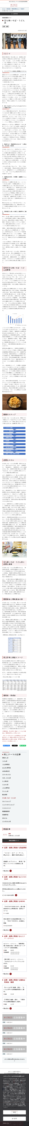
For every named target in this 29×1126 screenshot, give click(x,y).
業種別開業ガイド (15, 8)
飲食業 (22, 8)
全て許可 (14, 1118)
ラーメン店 (5, 791)
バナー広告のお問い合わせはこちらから (14, 1059)
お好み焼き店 (6, 771)
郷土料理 (4, 794)
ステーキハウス (6, 774)
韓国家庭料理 (6, 811)
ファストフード (6, 808)
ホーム (3, 8)
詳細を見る (6, 1123)
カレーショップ (6, 801)
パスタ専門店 (6, 788)
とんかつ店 (5, 784)
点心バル (4, 818)
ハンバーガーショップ (8, 804)
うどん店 (4, 761)
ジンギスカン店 (6, 821)
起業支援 (8, 8)
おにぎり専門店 (6, 767)
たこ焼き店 (5, 781)
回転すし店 (5, 757)
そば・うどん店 (6, 777)
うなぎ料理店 (6, 764)
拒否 (14, 1112)
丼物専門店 (5, 814)
